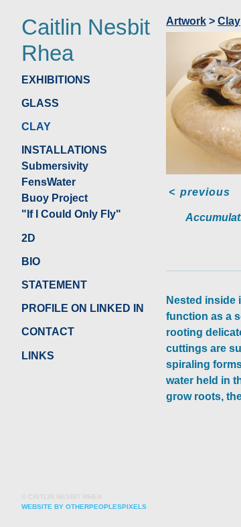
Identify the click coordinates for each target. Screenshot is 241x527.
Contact (47, 331)
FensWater (48, 182)
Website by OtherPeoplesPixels (84, 506)
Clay (36, 126)
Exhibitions (55, 79)
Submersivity (54, 166)
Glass (40, 103)
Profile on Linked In (82, 308)
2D (28, 238)
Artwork (186, 21)
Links (37, 355)
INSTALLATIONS (64, 150)
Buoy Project (54, 198)
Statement (54, 285)
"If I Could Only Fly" (71, 214)
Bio (30, 261)
